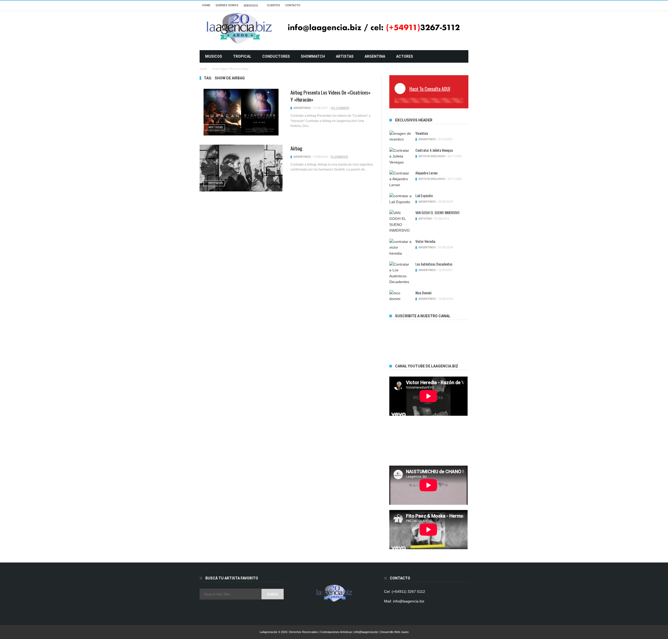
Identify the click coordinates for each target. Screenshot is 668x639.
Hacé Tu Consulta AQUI (429, 88)
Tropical (242, 56)
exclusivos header (413, 120)
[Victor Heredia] (400, 247)
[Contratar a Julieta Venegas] (400, 156)
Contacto (292, 5)
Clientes (273, 5)
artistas (345, 56)
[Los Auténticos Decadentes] (400, 273)
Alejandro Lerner (426, 172)
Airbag (296, 148)
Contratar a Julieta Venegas (434, 150)
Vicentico (421, 133)
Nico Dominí (423, 292)
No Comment (340, 108)
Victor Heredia (425, 241)
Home (206, 5)
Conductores (276, 56)
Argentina (375, 56)
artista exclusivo (432, 156)
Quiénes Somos (227, 5)
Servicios (250, 5)
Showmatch (313, 56)
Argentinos (302, 108)
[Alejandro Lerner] (400, 179)
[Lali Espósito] (400, 199)
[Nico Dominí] (400, 296)
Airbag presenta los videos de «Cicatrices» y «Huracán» (330, 96)
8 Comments (339, 156)
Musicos (213, 56)
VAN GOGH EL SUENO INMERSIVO (437, 212)
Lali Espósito (424, 195)
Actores (404, 56)
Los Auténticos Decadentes (433, 264)
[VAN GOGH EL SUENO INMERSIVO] (400, 221)
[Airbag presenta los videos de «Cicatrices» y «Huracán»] (241, 112)
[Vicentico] (400, 136)
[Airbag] (241, 168)
